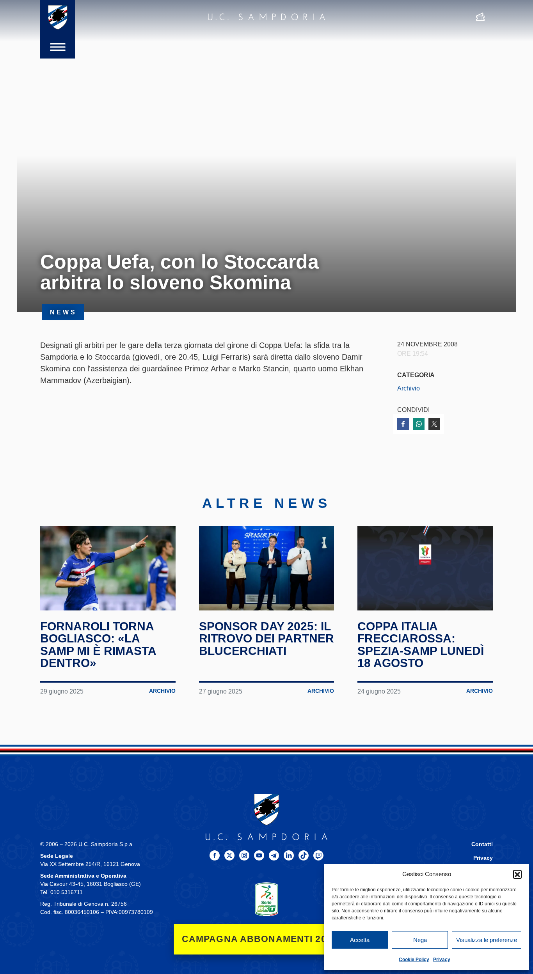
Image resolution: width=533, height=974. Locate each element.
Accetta (360, 940)
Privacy (441, 959)
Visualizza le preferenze (486, 940)
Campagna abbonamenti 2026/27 (267, 939)
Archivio (408, 388)
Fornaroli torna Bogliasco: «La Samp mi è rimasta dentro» (98, 645)
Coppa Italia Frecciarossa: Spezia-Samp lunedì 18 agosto (420, 645)
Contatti (482, 844)
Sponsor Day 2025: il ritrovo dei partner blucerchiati (266, 638)
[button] (517, 874)
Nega (420, 940)
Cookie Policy (414, 959)
